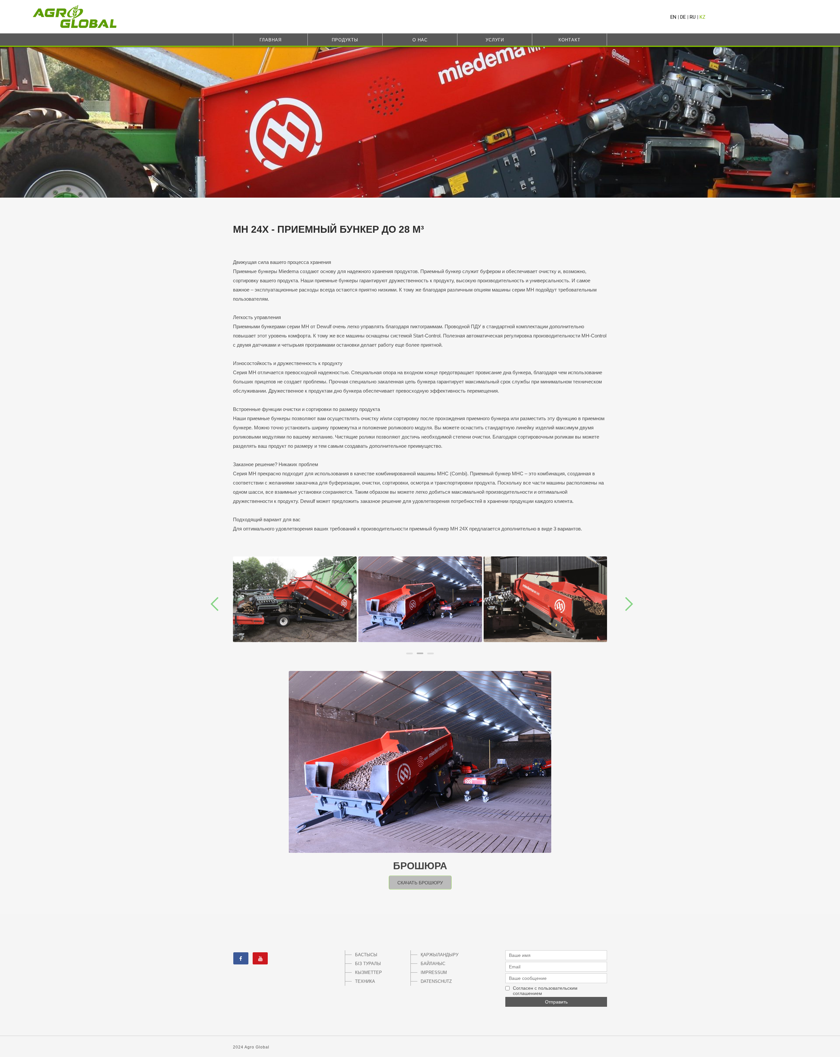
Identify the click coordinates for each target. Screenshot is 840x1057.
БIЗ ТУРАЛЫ (368, 963)
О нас (420, 39)
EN (673, 17)
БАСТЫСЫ (366, 954)
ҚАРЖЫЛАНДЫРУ (438, 954)
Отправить (556, 1001)
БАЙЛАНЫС (433, 963)
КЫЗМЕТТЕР (368, 972)
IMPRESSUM (434, 972)
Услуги (495, 39)
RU (693, 17)
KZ (702, 17)
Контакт (569, 39)
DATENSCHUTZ (436, 981)
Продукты (345, 39)
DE (683, 17)
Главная (271, 39)
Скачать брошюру (420, 882)
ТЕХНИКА (365, 981)
